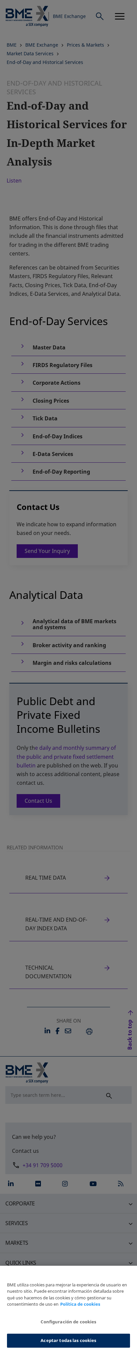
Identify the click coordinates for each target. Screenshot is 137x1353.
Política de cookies (80, 1304)
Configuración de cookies (68, 1322)
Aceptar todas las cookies (68, 1340)
